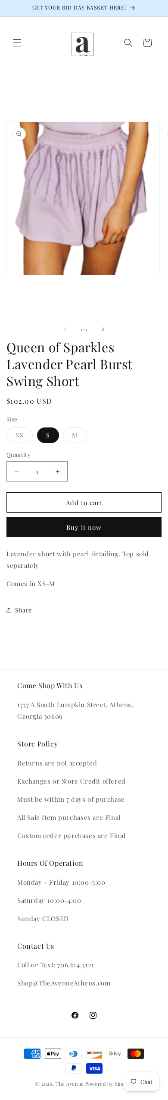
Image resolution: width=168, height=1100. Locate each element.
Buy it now (84, 527)
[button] (17, 42)
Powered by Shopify (109, 1084)
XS (24, 436)
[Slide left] (65, 329)
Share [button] (23, 610)
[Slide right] (102, 329)
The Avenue (70, 1084)
